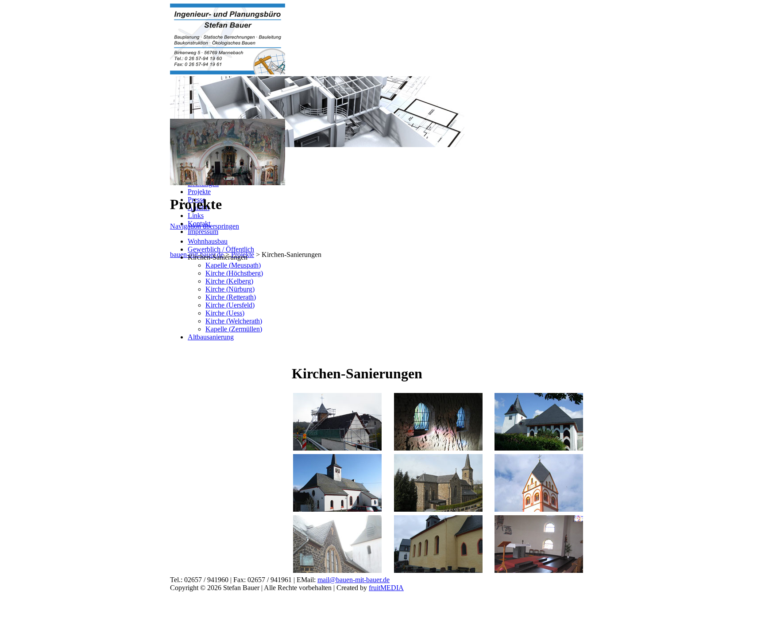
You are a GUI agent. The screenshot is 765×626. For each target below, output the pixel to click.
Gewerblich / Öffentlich (221, 249)
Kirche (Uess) (224, 313)
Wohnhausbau (208, 241)
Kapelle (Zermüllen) (233, 329)
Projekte (199, 191)
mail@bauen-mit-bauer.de (353, 579)
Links (196, 215)
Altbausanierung (211, 337)
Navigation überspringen (204, 226)
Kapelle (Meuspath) (233, 265)
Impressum (203, 231)
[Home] (227, 72)
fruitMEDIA (386, 587)
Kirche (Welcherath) (233, 321)
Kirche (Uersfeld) (230, 305)
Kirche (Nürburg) (230, 289)
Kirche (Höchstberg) (234, 273)
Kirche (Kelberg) (229, 281)
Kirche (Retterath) (230, 297)
